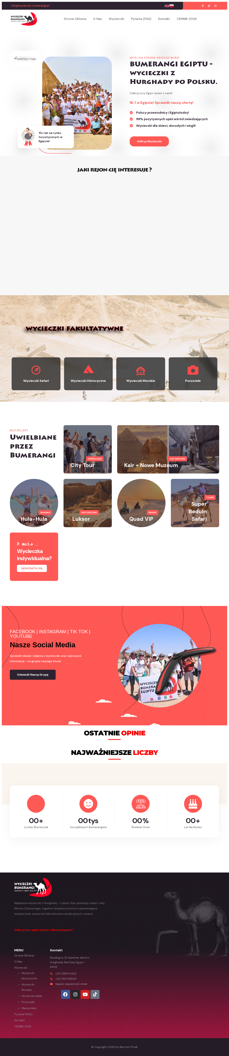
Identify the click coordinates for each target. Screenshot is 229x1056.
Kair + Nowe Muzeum (151, 465)
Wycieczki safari (31, 996)
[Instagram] (75, 994)
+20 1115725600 (66, 979)
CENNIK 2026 (187, 19)
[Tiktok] (95, 994)
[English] (167, 5)
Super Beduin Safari (198, 511)
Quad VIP (141, 518)
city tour (82, 465)
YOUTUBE (21, 636)
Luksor (81, 518)
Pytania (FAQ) (141, 19)
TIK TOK (79, 631)
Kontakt (164, 19)
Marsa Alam (29, 1008)
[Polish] (171, 5)
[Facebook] (65, 994)
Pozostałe (28, 1002)
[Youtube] (85, 994)
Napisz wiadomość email (71, 984)
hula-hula (34, 518)
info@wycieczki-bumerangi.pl (30, 6)
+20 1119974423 (65, 973)
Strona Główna (75, 19)
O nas (97, 19)
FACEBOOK (22, 631)
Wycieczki (116, 19)
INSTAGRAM (52, 631)
